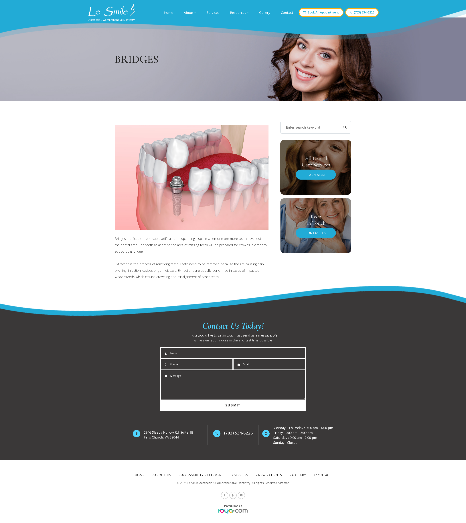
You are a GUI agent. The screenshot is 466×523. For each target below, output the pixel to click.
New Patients (270, 475)
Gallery (264, 12)
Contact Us (315, 233)
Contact (287, 12)
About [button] (188, 12)
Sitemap (283, 483)
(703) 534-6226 (364, 12)
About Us (162, 475)
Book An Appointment (323, 12)
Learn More (316, 174)
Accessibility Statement (202, 475)
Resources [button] (238, 12)
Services (213, 12)
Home (168, 12)
